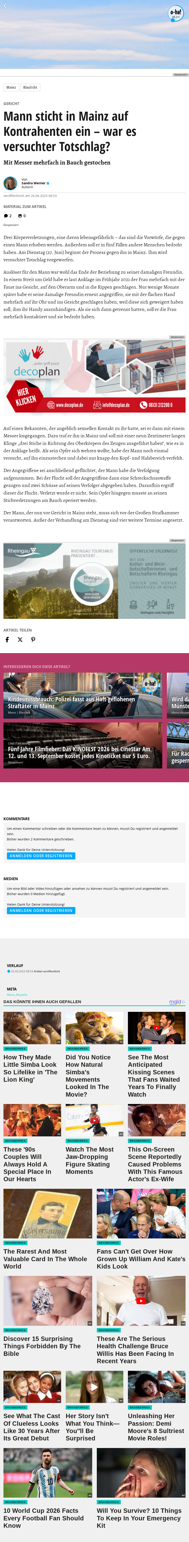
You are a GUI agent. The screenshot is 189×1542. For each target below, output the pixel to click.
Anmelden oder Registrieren (41, 855)
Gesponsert (15, 762)
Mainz (11, 87)
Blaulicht (30, 87)
